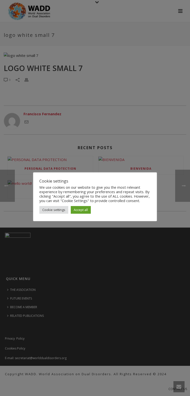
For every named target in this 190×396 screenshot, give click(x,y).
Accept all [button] (81, 210)
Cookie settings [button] (53, 210)
